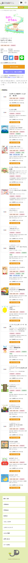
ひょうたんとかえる (14, 406)
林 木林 (10, 148)
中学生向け (6, 510)
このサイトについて (8, 527)
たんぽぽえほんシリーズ (6, 38)
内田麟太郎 (11, 309)
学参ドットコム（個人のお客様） (14, 72)
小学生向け (6, 504)
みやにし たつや (12, 250)
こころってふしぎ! (13, 366)
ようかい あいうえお (14, 146)
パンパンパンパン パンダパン (17, 267)
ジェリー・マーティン (13, 212)
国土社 (10, 277)
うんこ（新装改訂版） (15, 347)
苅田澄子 (11, 129)
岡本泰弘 (19, 329)
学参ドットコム (11, 77)
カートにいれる (14, 66)
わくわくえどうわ (13, 226)
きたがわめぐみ (18, 129)
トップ (1, 10)
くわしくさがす (7, 521)
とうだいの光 (12, 109)
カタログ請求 (7, 533)
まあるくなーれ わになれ (16, 424)
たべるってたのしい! (13, 188)
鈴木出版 (10, 49)
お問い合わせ (7, 539)
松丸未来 (20, 328)
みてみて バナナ (13, 475)
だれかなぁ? (12, 386)
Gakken (11, 156)
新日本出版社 (12, 115)
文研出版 (11, 234)
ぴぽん (11, 307)
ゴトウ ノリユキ (18, 173)
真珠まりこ (11, 426)
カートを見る (7, 544)
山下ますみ (11, 111)
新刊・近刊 (6, 498)
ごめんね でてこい (14, 228)
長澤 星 (20, 212)
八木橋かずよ (18, 172)
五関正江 (11, 170)
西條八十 (11, 408)
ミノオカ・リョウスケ (13, 291)
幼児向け (6, 515)
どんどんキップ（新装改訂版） (17, 289)
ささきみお (11, 328)
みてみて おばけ (13, 441)
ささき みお (3, 42)
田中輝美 (20, 331)
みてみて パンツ (13, 458)
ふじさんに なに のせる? (15, 127)
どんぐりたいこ (13, 210)
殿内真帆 (17, 408)
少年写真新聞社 (12, 178)
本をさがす (21, 7)
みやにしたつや (12, 349)
